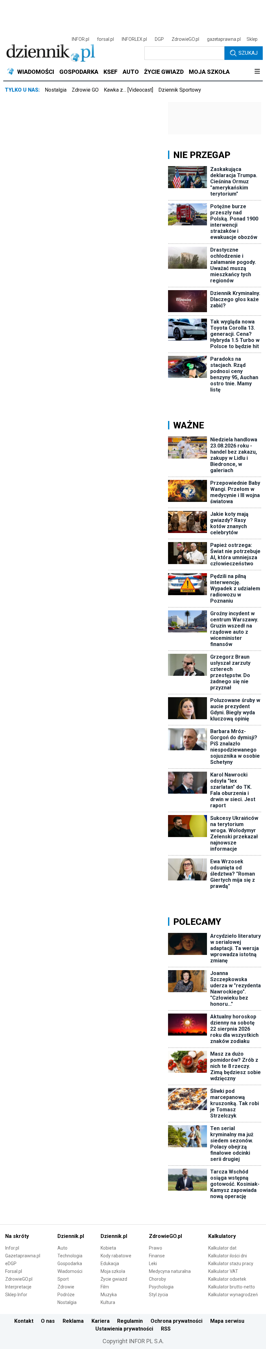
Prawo (155, 1248)
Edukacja (110, 1263)
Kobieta (108, 1248)
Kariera (100, 1321)
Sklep (252, 39)
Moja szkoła (113, 1271)
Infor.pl (12, 1248)
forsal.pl (105, 39)
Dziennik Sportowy (179, 90)
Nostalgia (55, 90)
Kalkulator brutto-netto (231, 1286)
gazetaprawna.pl (224, 39)
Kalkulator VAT (223, 1271)
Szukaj (248, 53)
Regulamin (130, 1321)
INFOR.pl (80, 39)
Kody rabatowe (116, 1255)
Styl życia (158, 1294)
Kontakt (23, 1321)
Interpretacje (18, 1286)
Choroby (157, 1279)
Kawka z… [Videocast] (128, 90)
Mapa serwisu (227, 1321)
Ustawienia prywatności (124, 1329)
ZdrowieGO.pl (185, 39)
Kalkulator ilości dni (227, 1255)
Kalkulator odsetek (227, 1279)
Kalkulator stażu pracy (230, 1263)
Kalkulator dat (222, 1248)
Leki (153, 1263)
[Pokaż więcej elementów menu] (257, 72)
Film (105, 1286)
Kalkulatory (222, 1236)
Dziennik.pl (70, 1236)
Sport (63, 1279)
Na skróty (17, 1236)
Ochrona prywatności (176, 1321)
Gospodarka (69, 1263)
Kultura (108, 1302)
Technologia (69, 1255)
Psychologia (161, 1286)
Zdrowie (65, 1286)
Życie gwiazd (114, 1279)
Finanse (157, 1255)
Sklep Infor (16, 1294)
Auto (62, 1248)
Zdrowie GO (85, 90)
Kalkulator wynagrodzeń (233, 1294)
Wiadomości (69, 1271)
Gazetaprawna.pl (22, 1255)
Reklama (73, 1321)
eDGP (11, 1263)
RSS (166, 1329)
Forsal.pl (13, 1271)
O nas (48, 1321)
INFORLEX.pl (134, 39)
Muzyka (109, 1294)
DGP (159, 39)
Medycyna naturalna (170, 1271)
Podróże (66, 1294)
